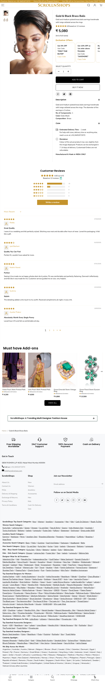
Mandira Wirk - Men (32, 610)
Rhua (40, 593)
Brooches (89, 536)
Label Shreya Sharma (61, 582)
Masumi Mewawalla (74, 585)
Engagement (46, 565)
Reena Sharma (31, 593)
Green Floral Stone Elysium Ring (90, 390)
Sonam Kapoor (56, 643)
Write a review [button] (53, 202)
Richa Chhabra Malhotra (53, 593)
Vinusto (38, 604)
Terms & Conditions (9, 505)
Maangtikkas (70, 536)
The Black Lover (9, 601)
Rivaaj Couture (8, 596)
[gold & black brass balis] (31, 42)
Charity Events (33, 570)
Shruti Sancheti (35, 598)
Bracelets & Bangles (46, 536)
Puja (42, 570)
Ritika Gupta (95, 593)
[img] (9, 219)
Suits (56, 546)
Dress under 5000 (88, 530)
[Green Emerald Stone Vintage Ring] (65, 370)
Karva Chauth (22, 562)
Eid (36, 567)
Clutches (41, 543)
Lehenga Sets (17, 528)
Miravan (39, 587)
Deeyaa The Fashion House (13, 579)
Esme (23, 634)
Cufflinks (80, 536)
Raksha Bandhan (9, 562)
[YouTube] (85, 500)
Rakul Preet (34, 643)
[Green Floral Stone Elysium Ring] (91, 370)
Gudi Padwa (54, 559)
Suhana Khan (73, 640)
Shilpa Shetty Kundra (44, 640)
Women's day (28, 567)
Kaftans (56, 530)
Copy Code (61, 56)
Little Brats (34, 619)
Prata (40, 634)
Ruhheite (82, 625)
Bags (28, 543)
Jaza (70, 579)
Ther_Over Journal (68, 601)
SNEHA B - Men (19, 616)
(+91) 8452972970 (17, 467)
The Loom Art (54, 601)
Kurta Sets (6, 528)
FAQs (4, 490)
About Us (5, 482)
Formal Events (81, 567)
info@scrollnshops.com (13, 471)
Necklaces (14, 536)
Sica (62, 634)
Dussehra (41, 562)
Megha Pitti (88, 585)
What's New (95, 680)
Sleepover (93, 567)
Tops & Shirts (55, 528)
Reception (57, 565)
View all (52, 403)
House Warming (84, 565)
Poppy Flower (85, 590)
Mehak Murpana (9, 587)
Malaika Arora (85, 640)
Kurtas (50, 546)
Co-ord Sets (43, 528)
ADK (18, 576)
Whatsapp (74, 680)
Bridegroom (28, 565)
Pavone (64, 590)
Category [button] (31, 680)
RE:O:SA (49, 613)
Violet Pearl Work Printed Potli (13, 390)
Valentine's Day (8, 559)
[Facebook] (58, 94)
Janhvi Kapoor (81, 643)
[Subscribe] (102, 484)
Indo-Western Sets (76, 528)
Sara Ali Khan (69, 643)
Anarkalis (88, 528)
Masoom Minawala (10, 640)
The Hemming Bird (24, 601)
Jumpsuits (37, 530)
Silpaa (56, 598)
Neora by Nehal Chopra (11, 590)
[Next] (47, 42)
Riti (76, 625)
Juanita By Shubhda (10, 582)
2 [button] (49, 330)
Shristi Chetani (22, 598)
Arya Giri (41, 576)
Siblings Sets (69, 549)
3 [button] (53, 330)
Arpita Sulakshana (29, 576)
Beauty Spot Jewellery (11, 634)
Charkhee (82, 576)
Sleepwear (65, 530)
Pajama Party (21, 570)
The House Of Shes (40, 601)
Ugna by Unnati (9, 604)
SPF (84, 598)
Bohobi (74, 576)
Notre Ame (48, 590)
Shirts (23, 546)
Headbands (74, 543)
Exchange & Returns (10, 497)
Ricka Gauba (69, 593)
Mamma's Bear (54, 619)
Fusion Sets (47, 530)
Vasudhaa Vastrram (66, 616)
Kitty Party (65, 570)
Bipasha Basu (22, 643)
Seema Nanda (53, 596)
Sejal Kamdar (65, 596)
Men (29, 497)
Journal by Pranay (81, 579)
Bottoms (21, 530)
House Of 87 (57, 579)
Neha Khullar (89, 587)
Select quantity (63, 66)
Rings (22, 536)
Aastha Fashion (8, 576)
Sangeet (6, 565)
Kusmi (49, 582)
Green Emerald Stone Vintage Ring (65, 390)
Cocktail (14, 565)
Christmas (57, 562)
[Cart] (101, 5)
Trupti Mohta (22, 628)
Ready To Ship (96, 521)
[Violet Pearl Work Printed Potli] (13, 370)
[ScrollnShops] (54, 5)
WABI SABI (47, 604)
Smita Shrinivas (66, 598)
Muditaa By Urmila (51, 587)
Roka (21, 565)
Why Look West (60, 604)
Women (31, 486)
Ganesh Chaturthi (82, 559)
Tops (58, 553)
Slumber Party (8, 570)
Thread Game (82, 601)
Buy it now (77, 87)
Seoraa (74, 596)
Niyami (39, 590)
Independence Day (40, 559)
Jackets (29, 530)
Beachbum (65, 576)
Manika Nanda (45, 585)
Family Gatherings (67, 567)
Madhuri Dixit (24, 640)
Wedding (75, 562)
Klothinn (35, 582)
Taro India (92, 598)
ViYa (75, 619)
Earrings (6, 536)
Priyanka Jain (19, 593)
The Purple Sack (9, 628)
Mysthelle (64, 587)
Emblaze (47, 579)
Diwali (49, 562)
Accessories (32, 493)
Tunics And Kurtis (9, 530)
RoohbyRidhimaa (22, 596)
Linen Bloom (15, 585)
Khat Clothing (25, 582)
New (30, 482)
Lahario (96, 582)
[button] (61, 26)
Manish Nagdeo (48, 610)
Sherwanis (71, 546)
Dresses (34, 528)
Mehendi (95, 562)
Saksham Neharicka (38, 596)
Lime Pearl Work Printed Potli (39, 390)
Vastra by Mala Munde (25, 604)
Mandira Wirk (33, 585)
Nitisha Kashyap (28, 590)
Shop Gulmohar (9, 598)
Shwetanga (47, 598)
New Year (66, 562)
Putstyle (47, 634)
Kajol (32, 640)
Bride (37, 565)
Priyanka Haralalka (25, 613)
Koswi (42, 582)
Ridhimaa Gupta (82, 593)
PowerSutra (7, 593)
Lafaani (89, 582)
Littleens (43, 619)
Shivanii (82, 596)
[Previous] (14, 42)
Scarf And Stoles (52, 543)
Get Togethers (8, 567)
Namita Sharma (76, 587)
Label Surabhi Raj (78, 582)
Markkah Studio (59, 585)
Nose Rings (7, 539)
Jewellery (31, 490)
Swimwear (75, 530)
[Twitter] (64, 94)
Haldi (64, 565)
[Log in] (95, 5)
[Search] (88, 5)
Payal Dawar (74, 590)
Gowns (64, 528)
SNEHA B (77, 598)
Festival (18, 567)
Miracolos (31, 587)
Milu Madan (21, 587)
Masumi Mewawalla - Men (65, 610)
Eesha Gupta (37, 579)
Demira (28, 579)
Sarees (27, 528)
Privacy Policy (7, 501)
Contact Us (6, 486)
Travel (41, 567)
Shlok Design (92, 596)
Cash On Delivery (34, 505)
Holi (17, 559)
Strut (90, 625)
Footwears (65, 543)
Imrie (66, 579)
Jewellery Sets (31, 536)
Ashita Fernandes (53, 576)
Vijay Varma (44, 643)
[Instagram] (73, 500)
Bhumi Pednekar (9, 643)
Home (4, 431)
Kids (29, 501)
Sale (29, 509)
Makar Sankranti (67, 559)
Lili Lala (5, 585)
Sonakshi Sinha (60, 640)
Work (56, 567)
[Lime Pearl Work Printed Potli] (39, 370)
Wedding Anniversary (79, 570)
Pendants (60, 536)
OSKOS (56, 590)
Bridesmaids (86, 562)
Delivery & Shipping (9, 493)
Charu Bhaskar (93, 576)
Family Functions (52, 570)
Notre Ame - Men (9, 613)
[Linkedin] (68, 500)
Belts (83, 543)
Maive (24, 585)
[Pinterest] (70, 94)
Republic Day (26, 559)
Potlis (33, 543)
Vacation (49, 567)
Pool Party (72, 565)
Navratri (33, 562)
